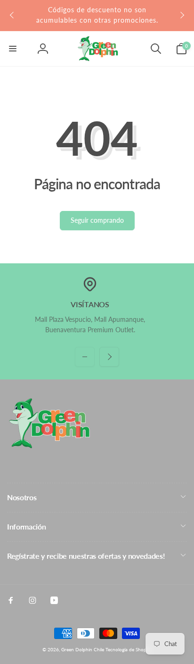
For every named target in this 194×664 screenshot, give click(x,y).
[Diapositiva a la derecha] (182, 15)
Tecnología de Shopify (128, 649)
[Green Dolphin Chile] (49, 445)
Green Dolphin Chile (82, 649)
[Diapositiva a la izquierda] (12, 15)
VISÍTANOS (90, 304)
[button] (12, 48)
